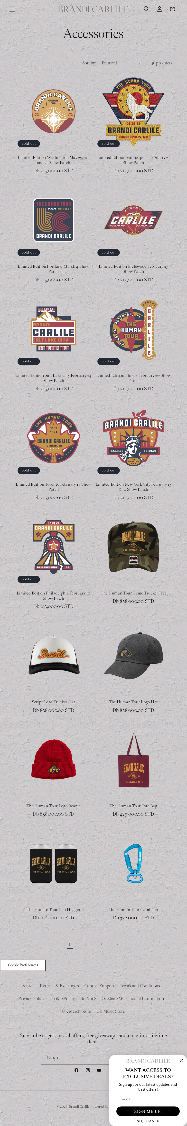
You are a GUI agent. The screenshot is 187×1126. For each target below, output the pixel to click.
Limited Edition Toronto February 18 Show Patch (53, 487)
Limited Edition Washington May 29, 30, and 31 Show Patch (54, 160)
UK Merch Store (76, 1011)
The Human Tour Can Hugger (54, 909)
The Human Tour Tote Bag (133, 806)
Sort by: (89, 63)
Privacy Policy (31, 998)
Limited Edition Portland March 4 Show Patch (53, 269)
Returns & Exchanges (59, 986)
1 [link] (70, 944)
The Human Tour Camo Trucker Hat (133, 593)
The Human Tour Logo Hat (133, 702)
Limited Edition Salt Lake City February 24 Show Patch (54, 378)
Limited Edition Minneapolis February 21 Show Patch (133, 160)
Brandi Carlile (79, 1107)
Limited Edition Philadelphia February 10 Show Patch (54, 596)
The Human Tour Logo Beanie (54, 806)
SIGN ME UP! (148, 1111)
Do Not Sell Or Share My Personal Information (122, 998)
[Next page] (117, 944)
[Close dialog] (182, 1060)
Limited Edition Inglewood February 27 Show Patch (133, 269)
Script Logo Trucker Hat (53, 702)
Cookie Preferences (23, 965)
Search (28, 986)
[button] (12, 8)
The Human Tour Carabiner (134, 909)
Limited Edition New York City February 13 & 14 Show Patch (133, 487)
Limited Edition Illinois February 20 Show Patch (133, 378)
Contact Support (99, 986)
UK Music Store (110, 1011)
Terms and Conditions (140, 986)
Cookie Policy (62, 998)
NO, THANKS (148, 1121)
